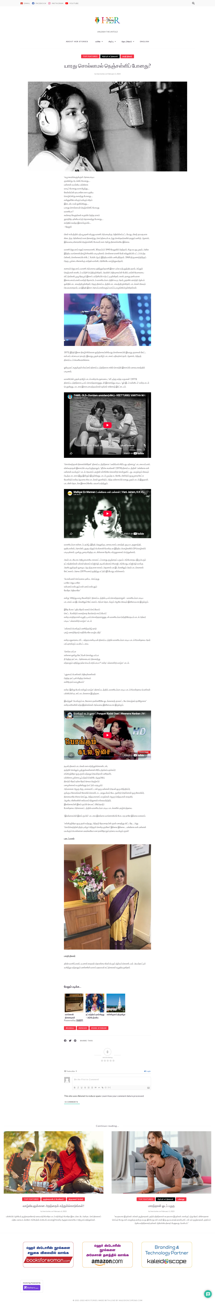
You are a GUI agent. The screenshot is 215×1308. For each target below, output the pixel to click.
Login (148, 1071)
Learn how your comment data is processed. (123, 1096)
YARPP (79, 1020)
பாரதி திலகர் (127, 56)
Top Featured (90, 56)
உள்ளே (98, 41)
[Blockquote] (95, 1087)
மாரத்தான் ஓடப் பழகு (161, 1206)
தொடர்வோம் (127, 41)
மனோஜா (181, 1199)
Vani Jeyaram (99, 1028)
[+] (109, 1087)
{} (106, 1087)
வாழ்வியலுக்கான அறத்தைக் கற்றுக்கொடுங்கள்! (53, 1206)
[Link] (102, 1087)
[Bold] (74, 1087)
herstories (101, 74)
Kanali (70, 1028)
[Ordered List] (88, 1087)
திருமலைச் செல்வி (76, 1199)
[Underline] (81, 1087)
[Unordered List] (92, 1087)
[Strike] (85, 1087)
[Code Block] (99, 1087)
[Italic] (78, 1087)
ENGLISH (144, 41)
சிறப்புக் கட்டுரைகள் (110, 56)
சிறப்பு (111, 41)
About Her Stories (77, 41)
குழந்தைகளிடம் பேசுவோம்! (53, 1199)
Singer (83, 1028)
